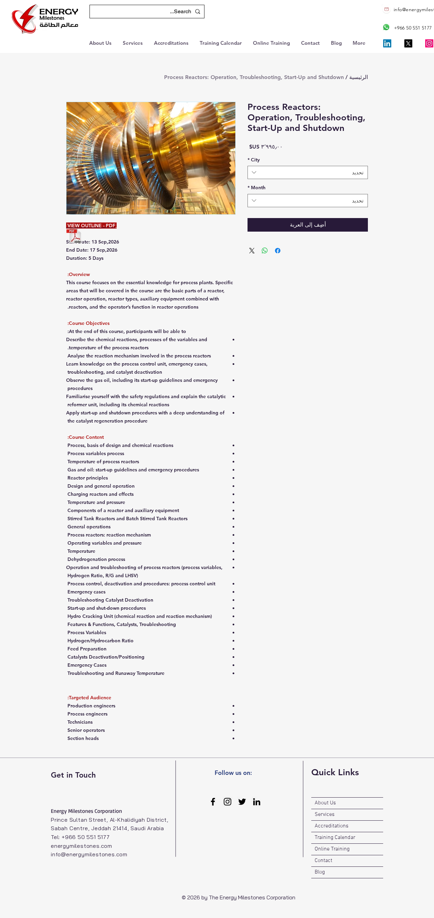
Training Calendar (335, 837)
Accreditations (332, 826)
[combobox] (308, 172)
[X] (408, 43)
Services (325, 814)
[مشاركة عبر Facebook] (278, 251)
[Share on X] (252, 251)
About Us (325, 803)
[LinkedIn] (387, 43)
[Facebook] (213, 802)
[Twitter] (242, 802)
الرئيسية (358, 77)
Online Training (332, 849)
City (254, 160)
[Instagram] (429, 43)
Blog (320, 872)
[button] (101, 42)
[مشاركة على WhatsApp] (265, 251)
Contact (323, 860)
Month (256, 187)
